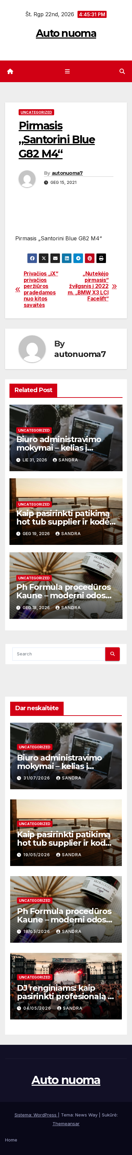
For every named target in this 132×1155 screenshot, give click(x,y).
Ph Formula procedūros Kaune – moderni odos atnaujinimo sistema (63, 595)
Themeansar (66, 1123)
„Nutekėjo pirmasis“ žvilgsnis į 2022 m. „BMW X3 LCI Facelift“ (88, 286)
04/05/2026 (37, 1008)
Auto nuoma (66, 33)
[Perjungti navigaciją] (67, 71)
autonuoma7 (67, 173)
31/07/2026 (37, 777)
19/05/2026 (37, 854)
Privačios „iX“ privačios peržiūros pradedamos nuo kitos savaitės (41, 289)
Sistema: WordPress (36, 1114)
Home (11, 1139)
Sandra (68, 459)
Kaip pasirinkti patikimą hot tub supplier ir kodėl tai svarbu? (64, 521)
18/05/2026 (37, 931)
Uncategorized (36, 112)
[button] (122, 71)
